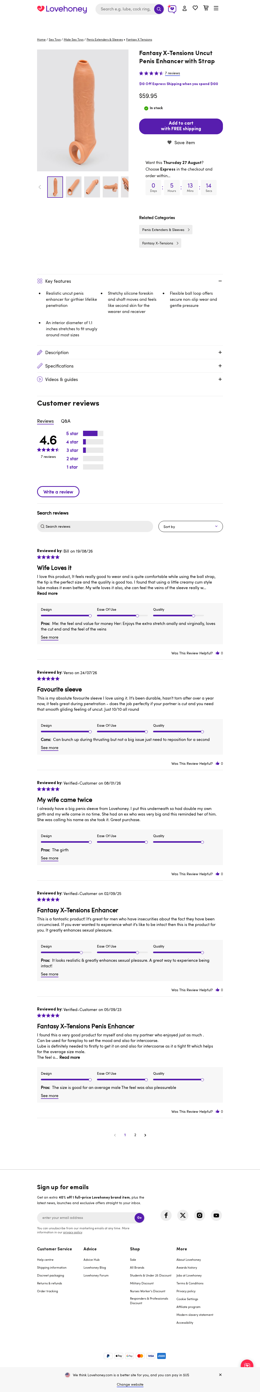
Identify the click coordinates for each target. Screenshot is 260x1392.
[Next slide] (125, 187)
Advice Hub (92, 1259)
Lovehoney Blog (95, 1267)
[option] (82, 110)
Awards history (186, 1267)
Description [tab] (57, 352)
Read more (47, 593)
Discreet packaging (50, 1275)
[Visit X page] (182, 1215)
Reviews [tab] (45, 421)
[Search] (159, 9)
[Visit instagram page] (199, 1215)
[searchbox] (99, 526)
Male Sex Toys (74, 39)
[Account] (184, 9)
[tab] (60, 1289)
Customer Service (54, 1249)
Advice (90, 1249)
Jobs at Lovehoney (189, 1275)
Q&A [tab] (65, 421)
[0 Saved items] (195, 8)
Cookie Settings (187, 1299)
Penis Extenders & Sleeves (105, 39)
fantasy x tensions (139, 39)
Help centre (45, 1259)
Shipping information (52, 1267)
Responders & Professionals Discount (149, 1300)
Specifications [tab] (59, 366)
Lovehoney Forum (96, 1275)
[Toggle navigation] (216, 8)
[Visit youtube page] (216, 1215)
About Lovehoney (188, 1259)
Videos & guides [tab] (61, 379)
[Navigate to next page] (145, 1135)
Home (41, 39)
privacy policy (72, 1232)
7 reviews (172, 73)
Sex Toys (55, 39)
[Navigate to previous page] (115, 1135)
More (181, 1249)
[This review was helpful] (217, 653)
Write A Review (58, 491)
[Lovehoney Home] (62, 9)
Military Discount (142, 1283)
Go (139, 1217)
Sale (133, 1259)
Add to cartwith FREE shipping (181, 126)
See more (49, 637)
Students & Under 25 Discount (150, 1275)
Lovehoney (130, 23)
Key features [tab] (58, 281)
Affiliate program (188, 1307)
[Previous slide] (40, 187)
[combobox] (130, 9)
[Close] (220, 1375)
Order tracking (47, 1291)
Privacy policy (186, 1291)
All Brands (137, 1267)
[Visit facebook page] (166, 1215)
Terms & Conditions (189, 1283)
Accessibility (184, 1322)
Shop (135, 1249)
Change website (130, 1384)
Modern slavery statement (194, 1315)
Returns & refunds (49, 1283)
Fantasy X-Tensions (157, 243)
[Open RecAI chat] (247, 1366)
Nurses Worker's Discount (147, 1291)
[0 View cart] (206, 8)
